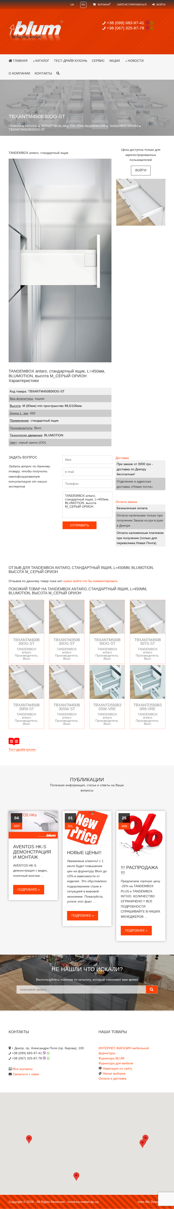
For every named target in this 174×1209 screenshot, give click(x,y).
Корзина (104, 4)
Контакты (43, 73)
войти (140, 170)
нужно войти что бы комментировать (90, 581)
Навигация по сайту (117, 1068)
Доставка (122, 458)
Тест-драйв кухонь (70, 60)
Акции (114, 60)
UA (72, 4)
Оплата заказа (126, 502)
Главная (19, 60)
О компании (19, 73)
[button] (142, 1144)
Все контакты (23, 1069)
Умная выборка (114, 1073)
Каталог (42, 60)
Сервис (98, 60)
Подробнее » (28, 889)
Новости (136, 60)
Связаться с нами (26, 1074)
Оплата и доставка (112, 1078)
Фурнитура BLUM (53, 126)
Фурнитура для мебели (116, 1063)
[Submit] (151, 989)
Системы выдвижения (88, 126)
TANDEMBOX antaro (124, 126)
